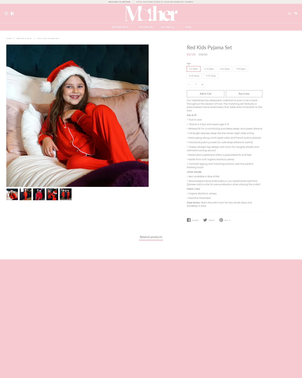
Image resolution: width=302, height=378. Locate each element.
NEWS (188, 27)
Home (9, 38)
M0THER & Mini (24, 38)
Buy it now (244, 93)
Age (188, 63)
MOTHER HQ (168, 27)
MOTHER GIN (146, 27)
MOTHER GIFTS (120, 27)
